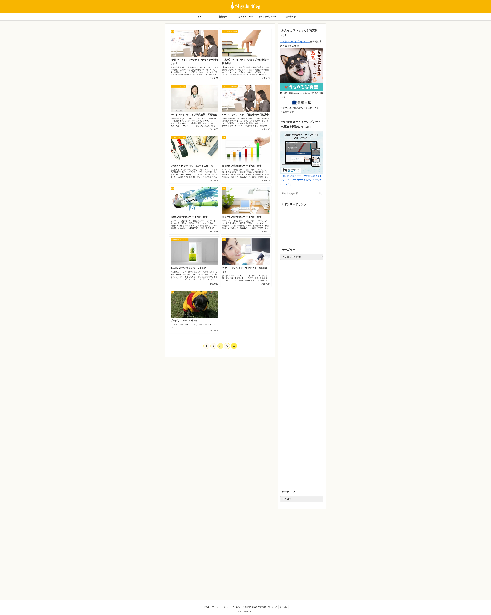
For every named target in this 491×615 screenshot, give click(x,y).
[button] (320, 193)
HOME (206, 607)
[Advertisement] (299, 225)
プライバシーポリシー (221, 607)
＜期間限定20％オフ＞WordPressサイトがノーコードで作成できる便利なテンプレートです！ (301, 180)
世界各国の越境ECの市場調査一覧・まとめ (260, 607)
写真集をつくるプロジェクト (295, 41)
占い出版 (236, 607)
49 (227, 346)
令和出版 (283, 607)
